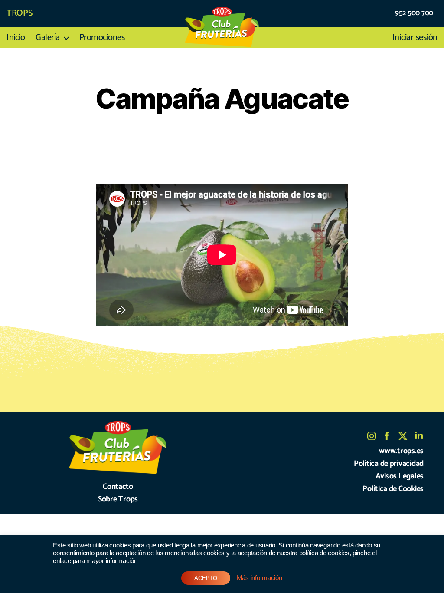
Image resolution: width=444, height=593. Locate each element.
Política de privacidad (389, 463)
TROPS (20, 13)
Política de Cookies (393, 488)
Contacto (118, 486)
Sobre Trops (118, 499)
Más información (259, 577)
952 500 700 (414, 13)
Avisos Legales (399, 476)
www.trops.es (401, 451)
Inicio (16, 38)
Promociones (102, 38)
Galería (48, 38)
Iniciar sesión (414, 37)
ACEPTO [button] (205, 578)
